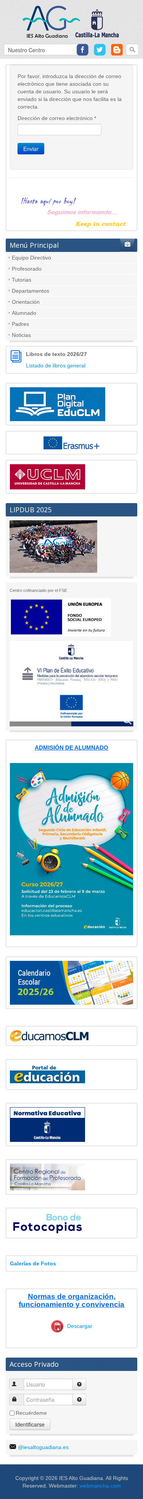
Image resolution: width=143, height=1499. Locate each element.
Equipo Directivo (31, 258)
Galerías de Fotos (33, 1263)
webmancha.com (100, 1486)
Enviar (31, 148)
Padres (20, 324)
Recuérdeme (31, 1413)
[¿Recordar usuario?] (79, 1384)
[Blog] (117, 49)
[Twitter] (99, 49)
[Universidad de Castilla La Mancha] (47, 476)
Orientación (26, 302)
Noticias (21, 335)
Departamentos (30, 291)
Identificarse (30, 1424)
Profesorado (27, 269)
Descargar (79, 1326)
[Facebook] (82, 49)
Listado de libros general (55, 365)
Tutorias (21, 280)
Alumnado (24, 313)
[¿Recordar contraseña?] (79, 1399)
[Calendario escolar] (71, 982)
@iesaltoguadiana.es (43, 1447)
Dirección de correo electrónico (57, 118)
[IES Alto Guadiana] (71, 21)
